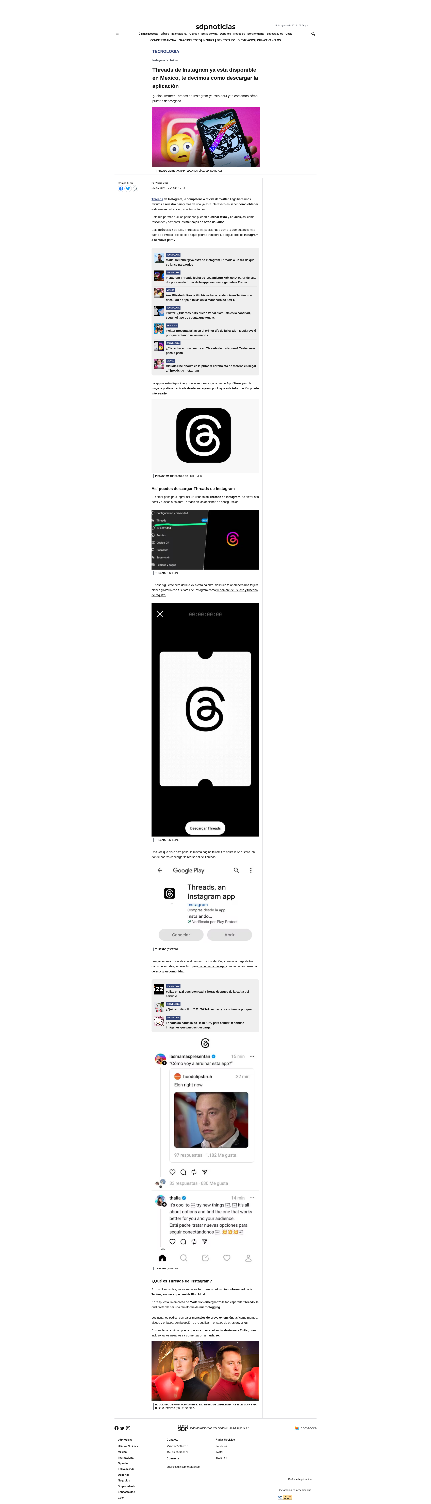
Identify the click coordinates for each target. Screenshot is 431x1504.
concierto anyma (163, 40)
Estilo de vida (209, 33)
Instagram (158, 60)
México (164, 33)
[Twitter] (128, 188)
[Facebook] (121, 188)
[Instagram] (128, 1428)
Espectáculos (275, 33)
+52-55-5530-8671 (177, 1452)
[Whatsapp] (134, 188)
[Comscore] (306, 1427)
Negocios (239, 33)
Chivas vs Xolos (269, 40)
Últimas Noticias (148, 33)
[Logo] (215, 27)
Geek (289, 33)
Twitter (174, 60)
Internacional (179, 33)
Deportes (225, 33)
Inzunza (208, 40)
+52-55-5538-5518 (177, 1446)
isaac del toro (189, 40)
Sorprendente (255, 33)
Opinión (194, 33)
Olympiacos (246, 40)
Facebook (221, 1446)
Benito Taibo (226, 40)
